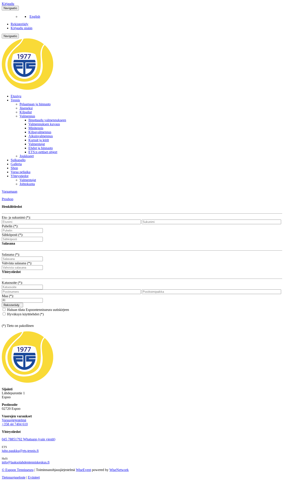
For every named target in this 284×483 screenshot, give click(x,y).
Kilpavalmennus (39, 132)
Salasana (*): (11, 254)
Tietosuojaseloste (14, 477)
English (35, 16)
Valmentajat (36, 144)
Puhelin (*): (10, 226)
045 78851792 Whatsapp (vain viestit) (28, 439)
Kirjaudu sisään (21, 28)
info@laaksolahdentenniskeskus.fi (25, 462)
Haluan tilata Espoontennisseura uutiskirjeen (37, 310)
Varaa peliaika (20, 172)
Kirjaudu (8, 4)
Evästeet (34, 477)
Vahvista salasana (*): (17, 263)
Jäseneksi (26, 108)
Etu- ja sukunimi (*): (16, 217)
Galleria (16, 164)
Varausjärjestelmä (14, 420)
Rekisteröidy (19, 24)
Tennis (15, 100)
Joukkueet (27, 156)
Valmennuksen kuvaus (44, 124)
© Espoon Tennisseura (18, 470)
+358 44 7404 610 (15, 424)
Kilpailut (26, 112)
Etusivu (16, 96)
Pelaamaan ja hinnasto (35, 104)
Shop (14, 168)
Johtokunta (27, 184)
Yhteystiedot (19, 176)
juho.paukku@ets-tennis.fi (20, 451)
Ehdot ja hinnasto (40, 148)
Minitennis (35, 128)
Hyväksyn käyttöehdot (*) (25, 314)
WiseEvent (83, 470)
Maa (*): (8, 296)
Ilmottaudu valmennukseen (47, 120)
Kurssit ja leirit (38, 140)
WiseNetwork (119, 470)
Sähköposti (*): (12, 235)
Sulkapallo (18, 160)
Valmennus (27, 116)
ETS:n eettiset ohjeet (42, 152)
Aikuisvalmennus (40, 136)
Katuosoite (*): (12, 283)
